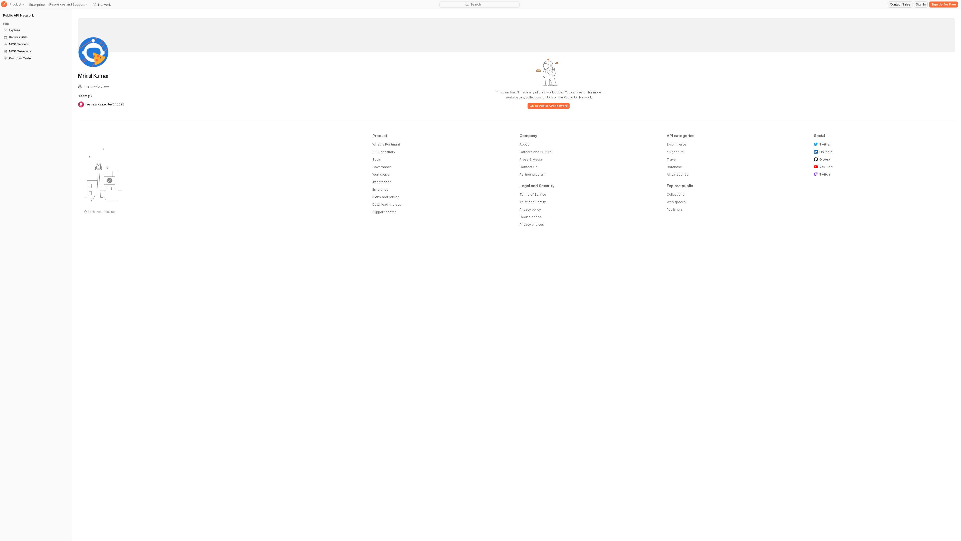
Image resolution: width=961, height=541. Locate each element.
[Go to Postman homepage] (4, 4)
